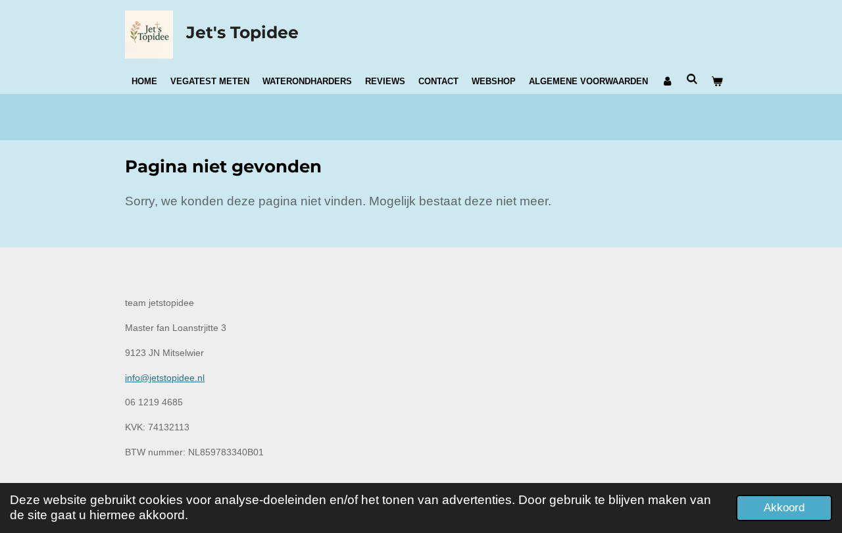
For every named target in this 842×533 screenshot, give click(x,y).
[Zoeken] (692, 79)
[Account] (667, 81)
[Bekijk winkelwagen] (717, 81)
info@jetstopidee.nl (165, 377)
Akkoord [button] (784, 507)
